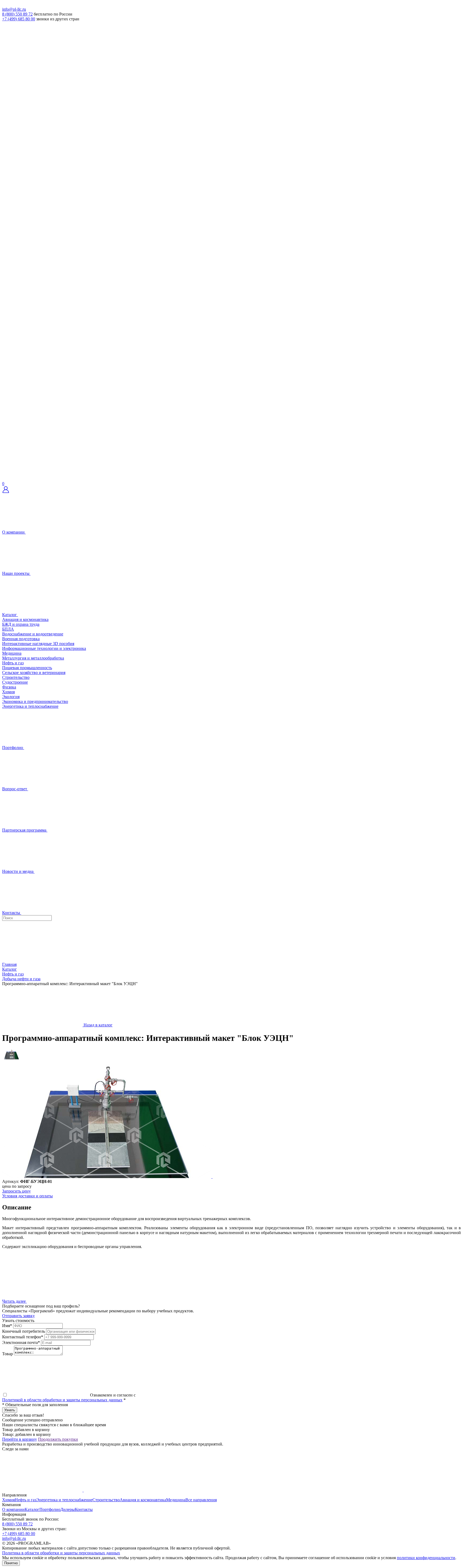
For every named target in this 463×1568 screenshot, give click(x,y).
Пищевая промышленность (27, 667)
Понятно (11, 1563)
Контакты (84, 1509)
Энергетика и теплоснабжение (30, 706)
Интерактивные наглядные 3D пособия (38, 643)
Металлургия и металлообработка (33, 658)
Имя (7, 1325)
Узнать (9, 1410)
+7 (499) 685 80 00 (18, 19)
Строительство (15, 677)
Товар (7, 1353)
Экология (11, 696)
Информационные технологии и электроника (44, 648)
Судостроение (15, 682)
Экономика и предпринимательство (35, 701)
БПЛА (8, 629)
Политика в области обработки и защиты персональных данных (61, 1553)
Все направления (201, 1500)
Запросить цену (16, 1191)
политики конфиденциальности (426, 1557)
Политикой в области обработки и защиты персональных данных (62, 1400)
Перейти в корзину (19, 1439)
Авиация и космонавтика (25, 619)
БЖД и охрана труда (20, 624)
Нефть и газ (13, 663)
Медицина (11, 653)
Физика (9, 687)
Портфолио (49, 1509)
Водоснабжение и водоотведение (32, 634)
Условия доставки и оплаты (27, 1196)
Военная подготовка (21, 638)
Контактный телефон (22, 1337)
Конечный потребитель (23, 1331)
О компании (13, 1509)
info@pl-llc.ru (14, 9)
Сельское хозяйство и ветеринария (33, 672)
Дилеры (67, 1509)
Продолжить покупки (58, 1439)
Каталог (32, 1509)
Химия (8, 692)
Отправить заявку (18, 1315)
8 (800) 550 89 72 (17, 14)
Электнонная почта (21, 1342)
